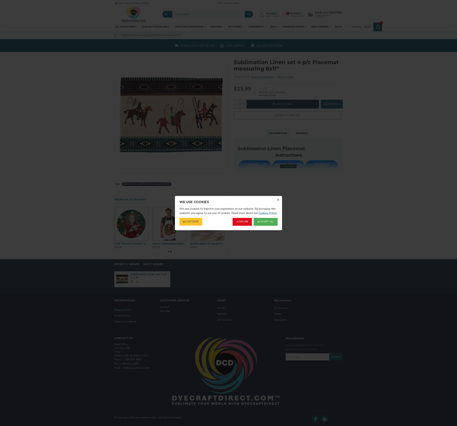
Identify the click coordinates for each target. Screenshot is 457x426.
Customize (192, 221)
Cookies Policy (267, 213)
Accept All (267, 221)
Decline (243, 221)
